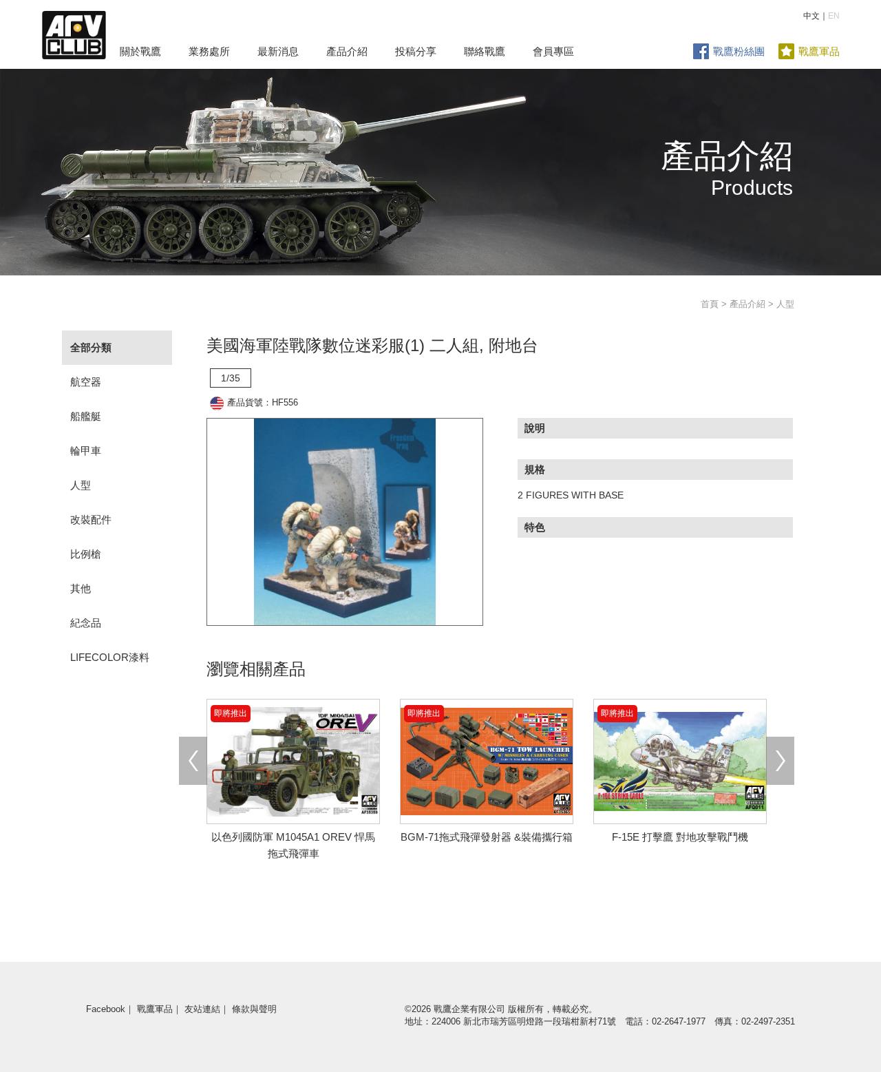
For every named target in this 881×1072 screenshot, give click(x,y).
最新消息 (278, 51)
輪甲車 (85, 450)
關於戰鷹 (140, 51)
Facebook (105, 1009)
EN (834, 16)
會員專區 (553, 51)
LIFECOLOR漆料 (109, 657)
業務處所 (209, 51)
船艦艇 (85, 416)
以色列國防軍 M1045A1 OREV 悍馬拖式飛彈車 (293, 836)
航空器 (85, 382)
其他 (80, 588)
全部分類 (91, 347)
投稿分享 (415, 51)
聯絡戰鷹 (484, 51)
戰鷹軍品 (819, 51)
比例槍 (85, 554)
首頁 (710, 304)
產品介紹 (347, 51)
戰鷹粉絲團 (739, 51)
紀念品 (85, 623)
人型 (80, 485)
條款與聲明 (254, 1009)
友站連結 (202, 1009)
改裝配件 (91, 519)
